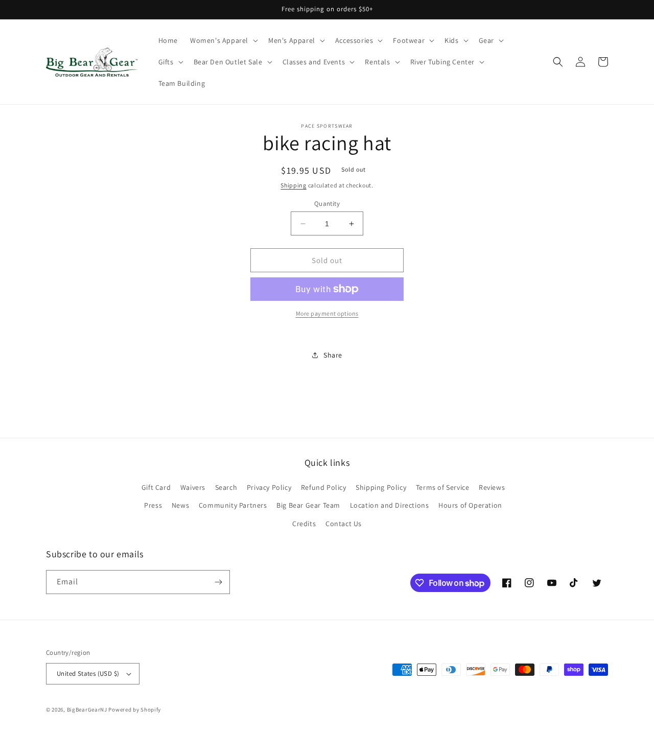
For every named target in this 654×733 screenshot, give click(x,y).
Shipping (294, 185)
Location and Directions (389, 505)
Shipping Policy (381, 487)
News (180, 505)
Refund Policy (323, 487)
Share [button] (332, 355)
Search (226, 487)
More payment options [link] (327, 313)
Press (153, 505)
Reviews (492, 487)
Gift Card (156, 487)
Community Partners (233, 505)
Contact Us (343, 523)
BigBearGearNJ (87, 709)
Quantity (327, 203)
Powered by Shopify (134, 709)
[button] (223, 40)
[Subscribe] (218, 582)
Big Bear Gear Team (308, 505)
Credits (304, 523)
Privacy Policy (269, 487)
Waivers (192, 487)
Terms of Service (443, 487)
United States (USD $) (88, 673)
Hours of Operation (470, 505)
